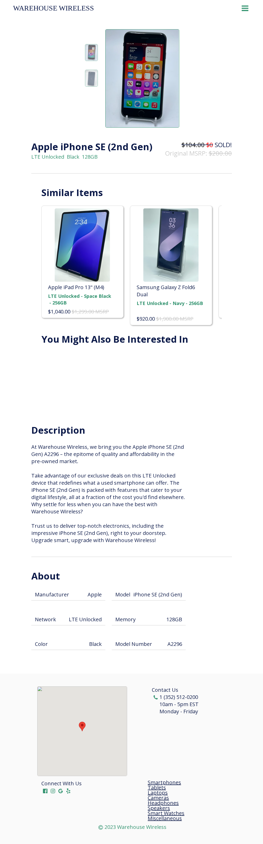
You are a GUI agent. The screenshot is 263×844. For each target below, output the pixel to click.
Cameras (158, 797)
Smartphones (164, 782)
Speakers (159, 808)
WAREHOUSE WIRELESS (53, 8)
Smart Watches (166, 813)
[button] (82, 726)
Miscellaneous (165, 818)
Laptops (158, 792)
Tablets (157, 787)
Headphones (163, 803)
